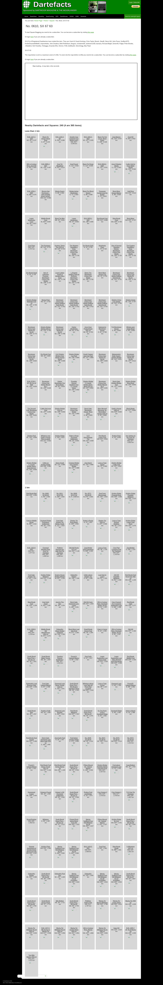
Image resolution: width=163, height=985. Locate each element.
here (32, 37)
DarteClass (33, 16)
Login (130, 2)
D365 (77, 16)
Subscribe (137, 2)
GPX (57, 16)
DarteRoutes (64, 16)
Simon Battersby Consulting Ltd (13, 982)
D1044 (72, 16)
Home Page (38, 21)
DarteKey (41, 16)
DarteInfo (83, 16)
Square (52, 21)
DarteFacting (50, 16)
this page (91, 32)
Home (26, 16)
